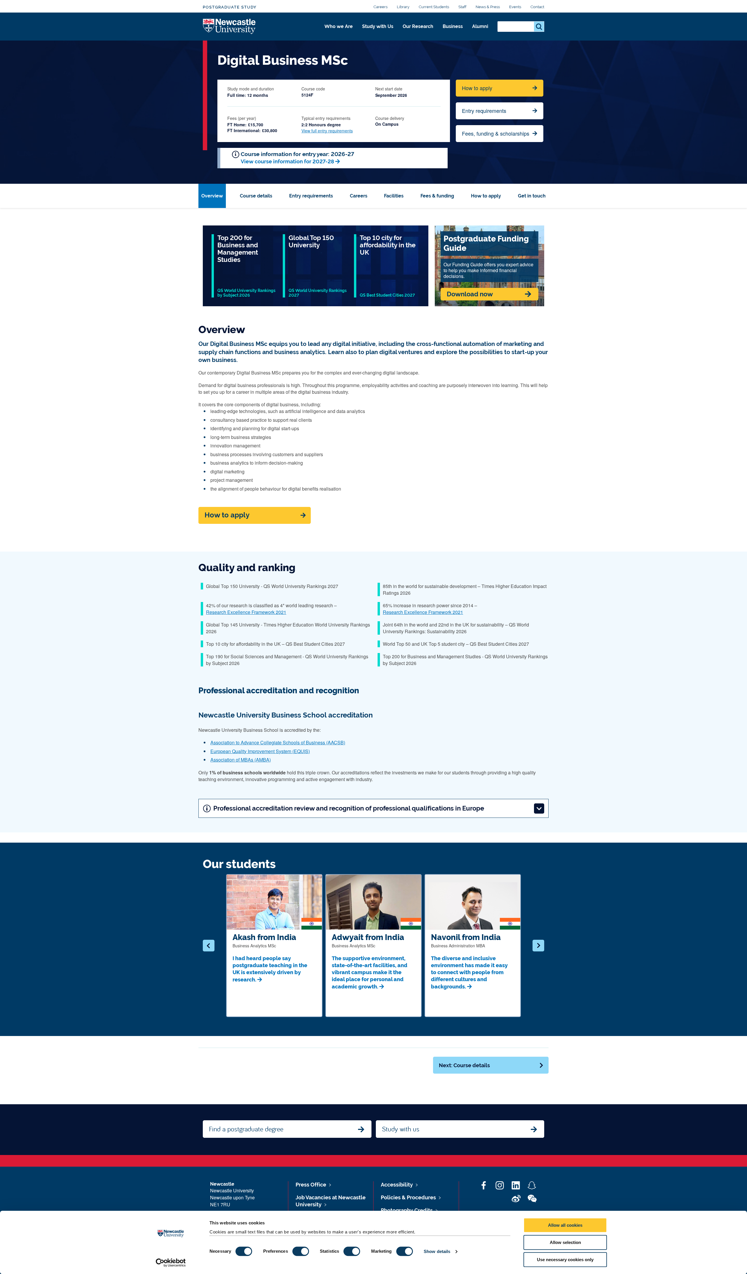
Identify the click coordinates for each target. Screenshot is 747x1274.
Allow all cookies (565, 1225)
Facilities (394, 196)
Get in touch (532, 196)
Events (515, 7)
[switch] (300, 1251)
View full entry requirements (327, 131)
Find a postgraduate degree (246, 1128)
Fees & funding (437, 196)
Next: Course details (464, 1065)
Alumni (480, 26)
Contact (537, 7)
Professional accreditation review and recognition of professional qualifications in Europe (348, 808)
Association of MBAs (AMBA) (240, 759)
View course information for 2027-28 (287, 161)
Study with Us (377, 26)
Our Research (418, 26)
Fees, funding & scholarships (495, 133)
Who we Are (338, 26)
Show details (437, 1251)
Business (453, 26)
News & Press (488, 7)
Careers (381, 7)
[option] (274, 945)
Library (403, 7)
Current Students (434, 7)
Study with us (400, 1128)
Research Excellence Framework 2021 (246, 612)
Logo (229, 27)
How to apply (477, 88)
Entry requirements (484, 110)
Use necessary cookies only (565, 1259)
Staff (462, 7)
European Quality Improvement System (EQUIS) (260, 751)
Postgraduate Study (229, 7)
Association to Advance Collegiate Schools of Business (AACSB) (277, 742)
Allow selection (565, 1242)
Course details (256, 196)
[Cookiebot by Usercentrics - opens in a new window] (170, 1262)
